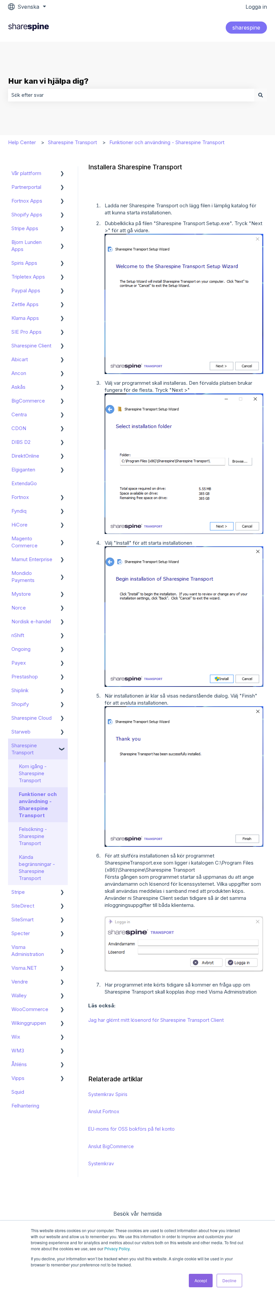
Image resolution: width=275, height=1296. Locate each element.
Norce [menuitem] (18, 607)
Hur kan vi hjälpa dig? (48, 81)
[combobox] (131, 95)
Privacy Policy (116, 1248)
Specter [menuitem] (20, 933)
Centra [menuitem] (19, 414)
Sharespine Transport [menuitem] (24, 749)
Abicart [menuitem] (19, 359)
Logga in (256, 6)
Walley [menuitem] (18, 995)
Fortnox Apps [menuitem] (26, 201)
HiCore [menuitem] (19, 524)
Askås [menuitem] (18, 387)
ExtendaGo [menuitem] (24, 483)
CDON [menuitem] (18, 428)
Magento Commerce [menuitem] (24, 542)
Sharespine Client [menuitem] (31, 345)
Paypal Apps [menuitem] (25, 290)
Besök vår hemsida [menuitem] (137, 1213)
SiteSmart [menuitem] (22, 919)
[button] (62, 174)
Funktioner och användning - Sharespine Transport (166, 142)
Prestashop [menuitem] (24, 676)
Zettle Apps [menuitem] (25, 304)
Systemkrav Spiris (107, 1094)
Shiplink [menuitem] (20, 690)
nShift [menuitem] (17, 635)
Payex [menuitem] (18, 663)
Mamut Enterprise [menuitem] (31, 559)
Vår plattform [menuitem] (26, 173)
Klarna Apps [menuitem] (25, 318)
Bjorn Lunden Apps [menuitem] (26, 245)
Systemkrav (101, 1163)
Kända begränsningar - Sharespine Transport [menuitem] (37, 867)
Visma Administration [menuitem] (27, 950)
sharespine (246, 27)
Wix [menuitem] (15, 1037)
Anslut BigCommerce (111, 1146)
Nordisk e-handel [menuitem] (31, 621)
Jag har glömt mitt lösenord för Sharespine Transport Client (156, 1020)
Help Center (22, 142)
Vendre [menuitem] (19, 981)
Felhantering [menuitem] (25, 1105)
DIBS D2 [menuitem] (21, 442)
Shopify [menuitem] (20, 704)
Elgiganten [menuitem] (23, 469)
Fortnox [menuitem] (20, 497)
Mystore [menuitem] (21, 594)
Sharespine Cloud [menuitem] (31, 718)
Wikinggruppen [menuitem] (28, 1023)
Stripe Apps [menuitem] (24, 228)
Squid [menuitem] (17, 1092)
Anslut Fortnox (103, 1111)
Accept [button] (201, 1280)
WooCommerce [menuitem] (29, 1009)
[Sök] (260, 95)
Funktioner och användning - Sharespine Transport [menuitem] (38, 805)
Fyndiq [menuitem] (18, 511)
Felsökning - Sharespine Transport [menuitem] (33, 836)
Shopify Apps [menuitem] (26, 214)
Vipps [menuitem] (17, 1078)
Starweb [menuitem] (21, 731)
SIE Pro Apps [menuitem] (26, 332)
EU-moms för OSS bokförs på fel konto (131, 1129)
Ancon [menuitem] (18, 373)
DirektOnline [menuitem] (25, 456)
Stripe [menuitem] (18, 892)
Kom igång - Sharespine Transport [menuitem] (33, 773)
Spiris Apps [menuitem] (24, 263)
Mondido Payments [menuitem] (23, 576)
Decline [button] (229, 1280)
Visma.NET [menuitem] (24, 968)
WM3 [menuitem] (17, 1050)
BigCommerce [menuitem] (28, 401)
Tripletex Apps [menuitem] (28, 277)
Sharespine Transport (72, 142)
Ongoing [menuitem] (21, 649)
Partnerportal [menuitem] (26, 187)
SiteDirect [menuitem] (22, 906)
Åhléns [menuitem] (19, 1064)
